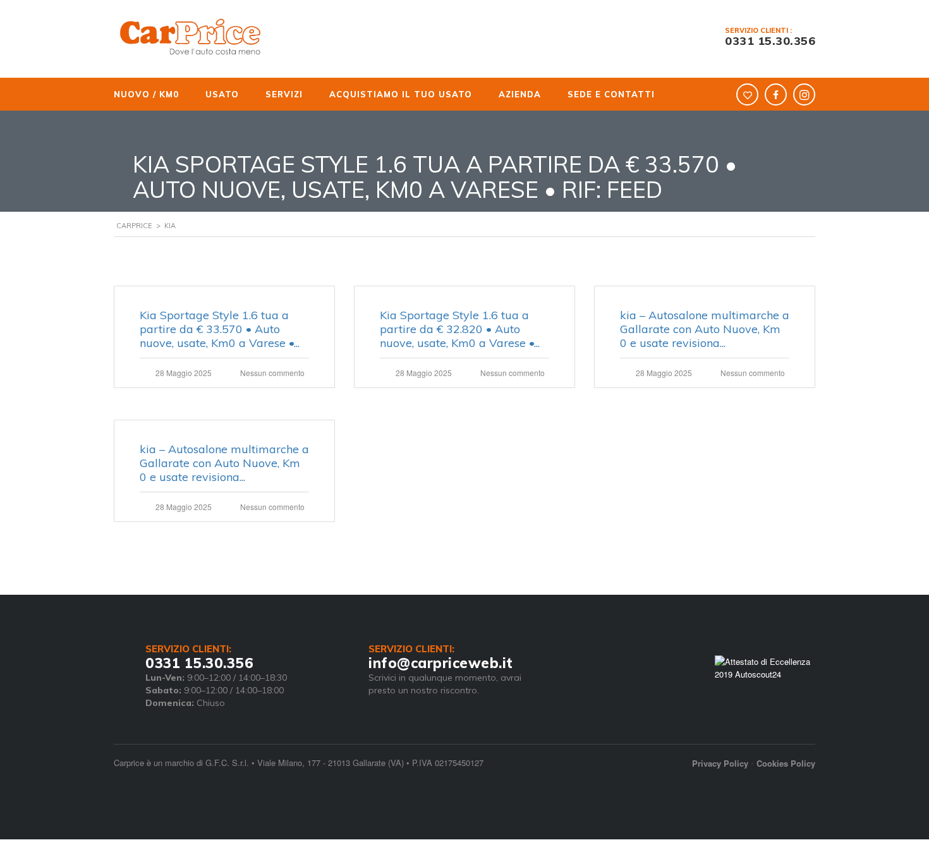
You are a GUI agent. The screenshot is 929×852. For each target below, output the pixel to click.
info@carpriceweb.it (440, 663)
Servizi (265, 94)
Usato (212, 94)
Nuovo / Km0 (145, 94)
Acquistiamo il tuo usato (376, 94)
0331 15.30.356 (770, 40)
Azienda (486, 94)
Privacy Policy (720, 763)
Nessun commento (272, 372)
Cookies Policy (785, 763)
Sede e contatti (568, 94)
